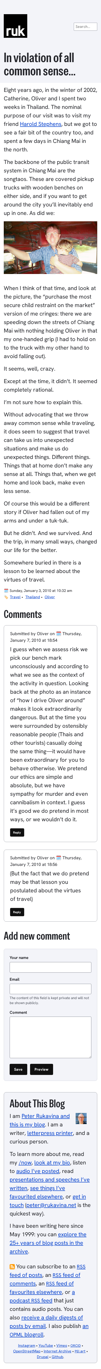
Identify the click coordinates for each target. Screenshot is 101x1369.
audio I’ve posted (37, 1171)
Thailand (32, 597)
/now (25, 1162)
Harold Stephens (40, 124)
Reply (17, 832)
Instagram (26, 1345)
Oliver (50, 597)
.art (80, 1351)
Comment (18, 1012)
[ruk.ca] (50, 26)
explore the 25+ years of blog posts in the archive (48, 1243)
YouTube (46, 1345)
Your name (19, 957)
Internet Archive (57, 1351)
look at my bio (52, 1162)
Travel (15, 597)
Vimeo (61, 1345)
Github (57, 1356)
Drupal (42, 1356)
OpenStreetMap (26, 1351)
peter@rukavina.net (51, 1205)
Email (14, 979)
